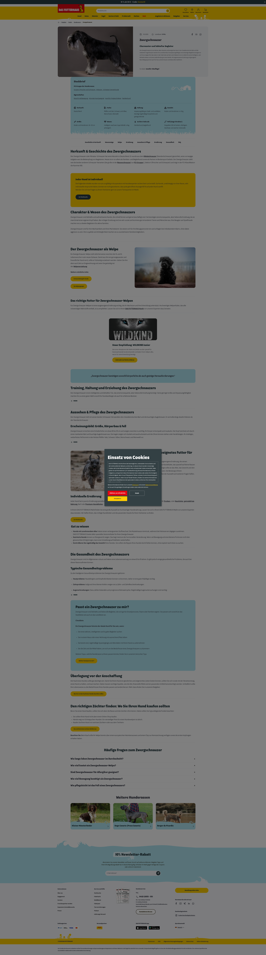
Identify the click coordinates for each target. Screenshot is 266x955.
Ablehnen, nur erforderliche (117, 493)
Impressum (135, 485)
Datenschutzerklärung (151, 485)
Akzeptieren (117, 498)
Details (137, 493)
